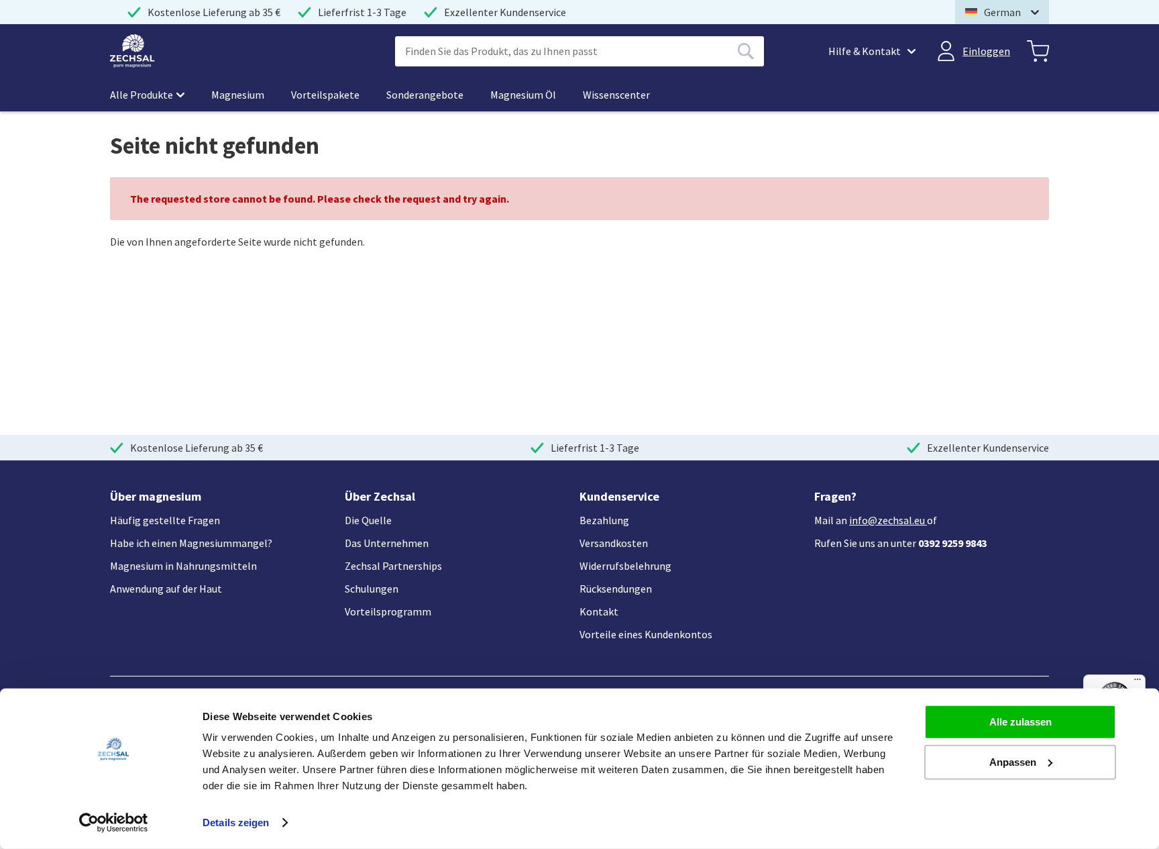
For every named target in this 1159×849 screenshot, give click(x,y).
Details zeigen (236, 822)
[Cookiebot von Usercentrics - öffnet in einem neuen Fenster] (113, 823)
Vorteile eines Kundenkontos (646, 634)
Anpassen (1012, 761)
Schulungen (371, 588)
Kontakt (599, 611)
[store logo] (132, 51)
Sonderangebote (424, 94)
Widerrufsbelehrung (625, 565)
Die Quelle (368, 520)
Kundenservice (619, 496)
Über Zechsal (380, 496)
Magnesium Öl (523, 94)
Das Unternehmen (387, 543)
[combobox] (579, 51)
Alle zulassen (1020, 722)
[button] (1002, 12)
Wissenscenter (616, 94)
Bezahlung (604, 520)
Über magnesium (155, 496)
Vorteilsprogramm (388, 611)
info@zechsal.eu (887, 520)
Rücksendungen (616, 588)
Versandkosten (614, 543)
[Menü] (1137, 683)
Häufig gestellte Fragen (165, 520)
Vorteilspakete (325, 94)
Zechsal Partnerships (393, 565)
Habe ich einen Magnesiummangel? (191, 543)
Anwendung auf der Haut (166, 588)
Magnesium (237, 94)
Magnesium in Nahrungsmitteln (183, 565)
